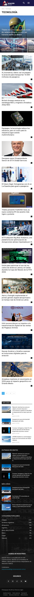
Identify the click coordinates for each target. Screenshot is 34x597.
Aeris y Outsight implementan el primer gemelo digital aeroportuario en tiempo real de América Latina (16, 297)
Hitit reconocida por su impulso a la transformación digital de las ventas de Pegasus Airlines (16, 325)
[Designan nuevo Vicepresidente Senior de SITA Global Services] (17, 148)
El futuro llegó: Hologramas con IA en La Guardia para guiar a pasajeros (17, 185)
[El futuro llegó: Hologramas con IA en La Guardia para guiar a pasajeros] (17, 174)
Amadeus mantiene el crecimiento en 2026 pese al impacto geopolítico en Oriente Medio (17, 381)
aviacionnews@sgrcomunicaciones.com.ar (14, 569)
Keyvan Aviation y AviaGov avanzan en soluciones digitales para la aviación (16, 353)
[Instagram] (12, 581)
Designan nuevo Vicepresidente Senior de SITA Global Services (14, 159)
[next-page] (13, 393)
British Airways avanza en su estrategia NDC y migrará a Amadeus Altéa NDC (16, 102)
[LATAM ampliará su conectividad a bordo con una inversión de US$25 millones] (6, 439)
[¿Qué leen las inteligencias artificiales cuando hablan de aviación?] (13, 45)
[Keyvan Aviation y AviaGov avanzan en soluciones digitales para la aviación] (17, 341)
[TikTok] (17, 581)
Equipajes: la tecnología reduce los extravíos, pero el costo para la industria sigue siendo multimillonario (16, 131)
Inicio (3, 9)
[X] (21, 581)
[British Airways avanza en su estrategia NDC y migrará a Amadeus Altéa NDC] (17, 90)
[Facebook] (8, 581)
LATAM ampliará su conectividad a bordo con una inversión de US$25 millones (21, 438)
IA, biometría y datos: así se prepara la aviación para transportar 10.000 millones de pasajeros (16, 75)
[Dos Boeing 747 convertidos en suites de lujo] (6, 498)
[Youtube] (25, 581)
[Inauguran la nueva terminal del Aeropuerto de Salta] (6, 422)
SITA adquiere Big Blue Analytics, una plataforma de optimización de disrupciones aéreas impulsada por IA (17, 240)
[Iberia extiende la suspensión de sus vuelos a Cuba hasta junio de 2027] (6, 507)
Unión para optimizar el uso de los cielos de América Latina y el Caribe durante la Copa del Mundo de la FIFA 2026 (17, 268)
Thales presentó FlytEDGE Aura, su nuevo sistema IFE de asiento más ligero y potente (16, 212)
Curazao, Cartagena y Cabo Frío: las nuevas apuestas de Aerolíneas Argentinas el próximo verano (22, 429)
